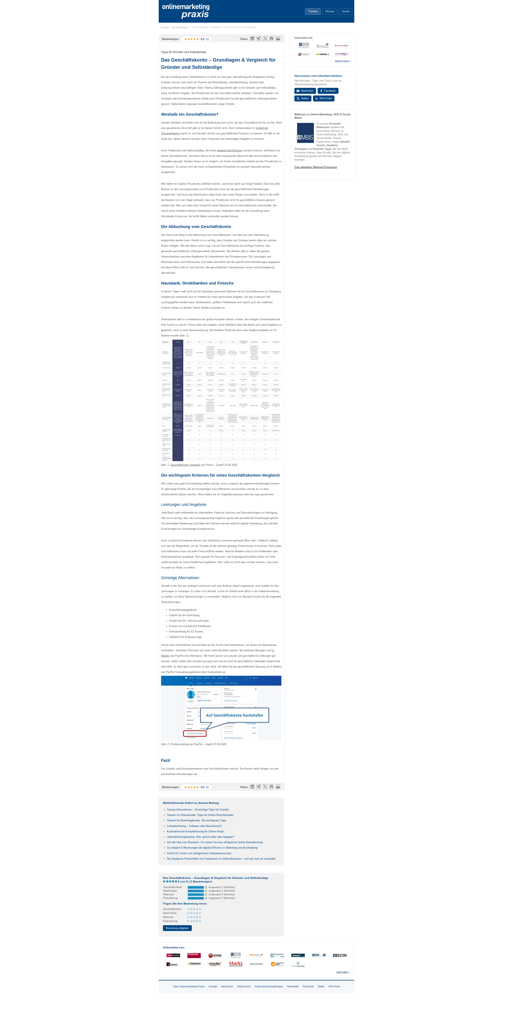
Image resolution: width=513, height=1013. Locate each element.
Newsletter (307, 90)
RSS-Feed (326, 98)
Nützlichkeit (170, 913)
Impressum (227, 986)
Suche (345, 11)
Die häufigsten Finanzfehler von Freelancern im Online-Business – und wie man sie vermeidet (221, 858)
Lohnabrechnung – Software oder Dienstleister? (194, 826)
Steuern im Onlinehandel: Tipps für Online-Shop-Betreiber (200, 814)
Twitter (305, 98)
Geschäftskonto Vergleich (185, 464)
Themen (313, 11)
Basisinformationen (180, 27)
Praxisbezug (170, 921)
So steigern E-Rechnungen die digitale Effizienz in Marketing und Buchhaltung (212, 847)
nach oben (342, 972)
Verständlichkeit (172, 909)
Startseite (165, 27)
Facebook (330, 90)
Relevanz (168, 917)
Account (207, 661)
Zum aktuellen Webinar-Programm (315, 167)
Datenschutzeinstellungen (269, 986)
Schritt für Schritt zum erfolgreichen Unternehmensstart (199, 853)
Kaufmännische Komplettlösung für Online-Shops (195, 831)
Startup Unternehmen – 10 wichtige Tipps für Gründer (198, 809)
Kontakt (213, 986)
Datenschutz (244, 986)
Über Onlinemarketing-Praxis (189, 986)
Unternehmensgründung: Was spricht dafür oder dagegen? (200, 836)
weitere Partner (342, 61)
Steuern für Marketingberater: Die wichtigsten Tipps (196, 820)
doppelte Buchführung (229, 150)
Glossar (329, 11)
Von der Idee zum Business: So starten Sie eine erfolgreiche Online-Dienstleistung (215, 842)
